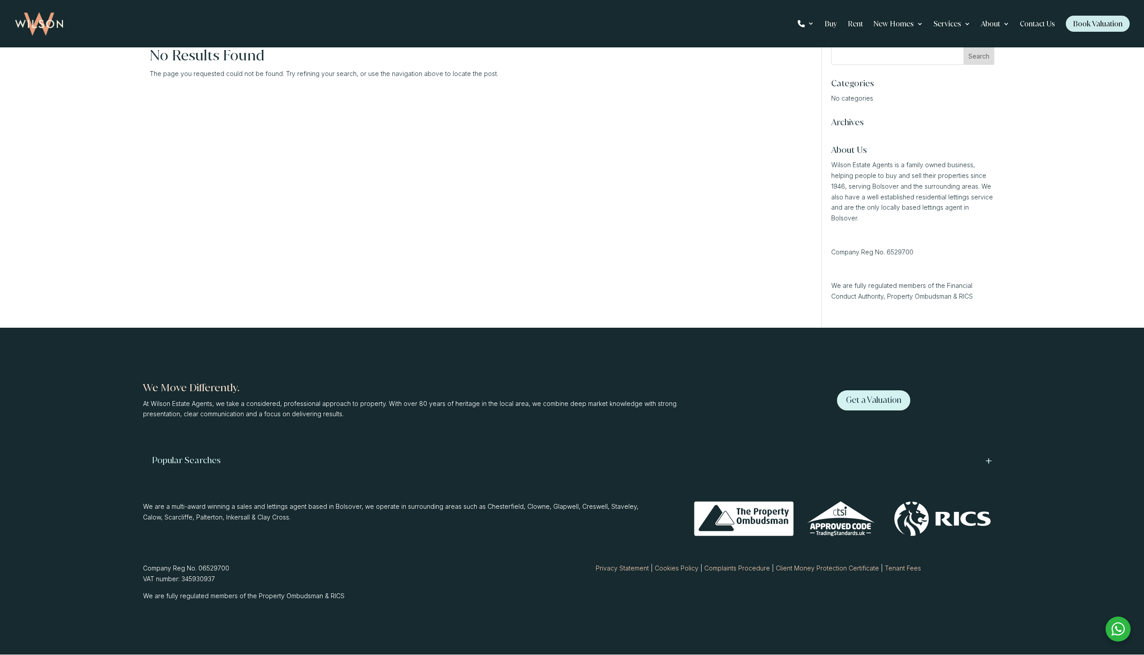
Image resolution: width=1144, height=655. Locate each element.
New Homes (894, 25)
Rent (855, 25)
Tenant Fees (903, 568)
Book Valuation (1098, 24)
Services (947, 25)
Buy (830, 25)
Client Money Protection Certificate (827, 568)
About (990, 25)
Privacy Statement (622, 568)
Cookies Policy (676, 568)
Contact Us (1037, 25)
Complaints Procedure (737, 568)
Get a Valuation (873, 400)
